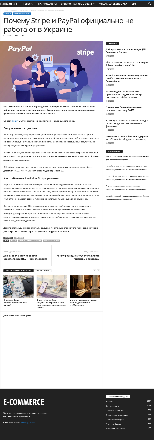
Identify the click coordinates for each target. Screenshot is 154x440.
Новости (28, 3)
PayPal (13, 241)
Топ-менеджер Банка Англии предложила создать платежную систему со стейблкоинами (124, 94)
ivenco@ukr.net (28, 423)
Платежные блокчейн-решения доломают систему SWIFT (124, 109)
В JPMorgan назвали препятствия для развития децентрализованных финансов (127, 123)
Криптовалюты (47, 3)
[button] (149, 4)
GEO (134, 3)
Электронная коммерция (76, 3)
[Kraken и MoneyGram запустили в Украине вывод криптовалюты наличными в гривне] (52, 286)
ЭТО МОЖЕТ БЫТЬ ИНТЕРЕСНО (18, 271)
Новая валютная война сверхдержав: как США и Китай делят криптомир (127, 138)
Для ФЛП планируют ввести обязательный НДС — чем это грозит (25, 257)
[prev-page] (94, 270)
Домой (5, 10)
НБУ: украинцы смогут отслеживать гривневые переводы (78, 257)
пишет (15, 121)
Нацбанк (37, 241)
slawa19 (109, 196)
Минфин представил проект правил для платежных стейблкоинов (83, 302)
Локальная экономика (113, 3)
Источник (19, 238)
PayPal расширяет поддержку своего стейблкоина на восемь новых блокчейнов (127, 78)
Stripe (29, 241)
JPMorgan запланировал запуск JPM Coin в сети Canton (126, 51)
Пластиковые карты (114, 420)
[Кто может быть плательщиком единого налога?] (18, 286)
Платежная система (51, 241)
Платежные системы (22, 14)
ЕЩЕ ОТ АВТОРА (42, 271)
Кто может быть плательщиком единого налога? (15, 302)
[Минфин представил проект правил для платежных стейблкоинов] (85, 286)
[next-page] (98, 270)
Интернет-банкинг (114, 424)
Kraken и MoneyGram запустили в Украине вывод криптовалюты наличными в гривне (51, 304)
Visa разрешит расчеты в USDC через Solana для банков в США (127, 64)
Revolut (22, 241)
